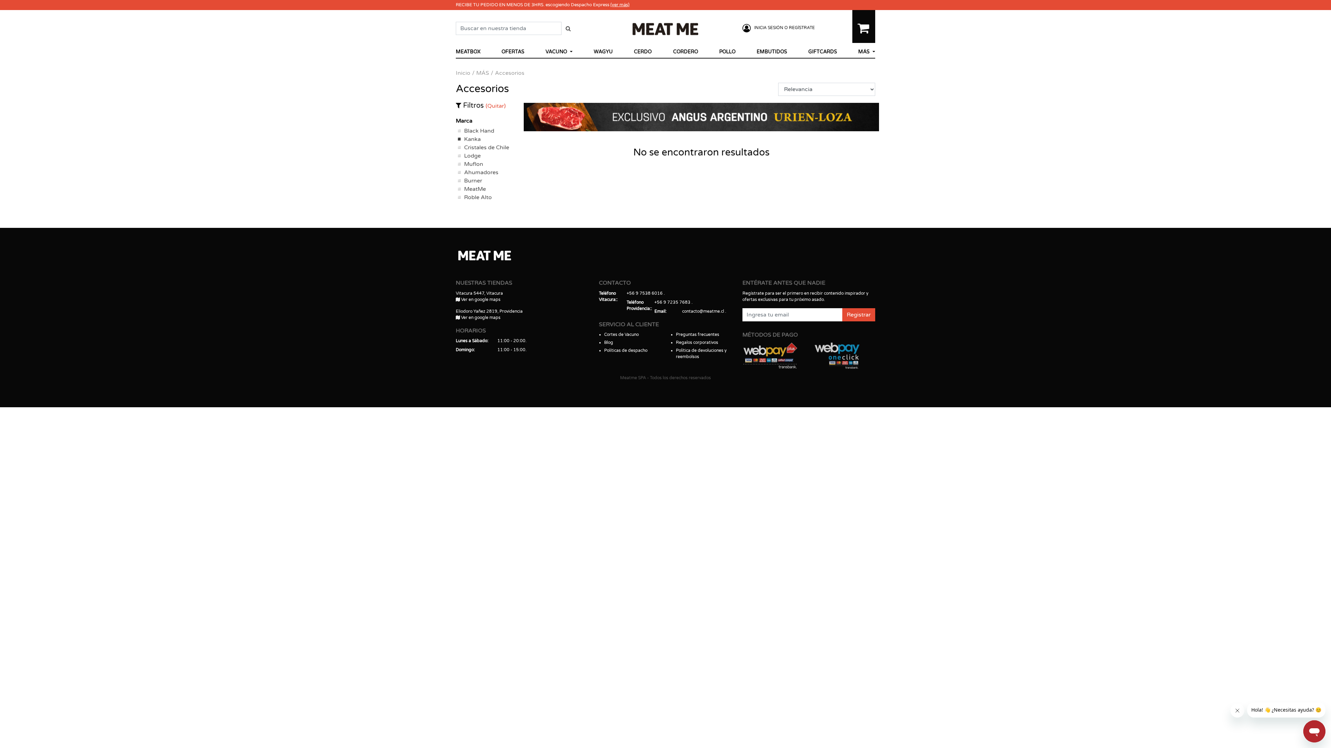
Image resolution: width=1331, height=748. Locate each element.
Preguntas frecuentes (697, 334)
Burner (473, 180)
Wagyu (603, 52)
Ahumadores (481, 172)
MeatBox (468, 52)
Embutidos (772, 52)
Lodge (472, 155)
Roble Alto (478, 197)
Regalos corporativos (697, 342)
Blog (608, 342)
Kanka (472, 139)
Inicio (463, 73)
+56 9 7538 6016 (645, 293)
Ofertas (513, 52)
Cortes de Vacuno (621, 334)
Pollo (727, 52)
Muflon (473, 164)
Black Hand (479, 130)
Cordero (685, 52)
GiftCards (822, 52)
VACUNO (557, 52)
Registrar (859, 314)
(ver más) (619, 5)
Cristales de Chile (486, 147)
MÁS (864, 52)
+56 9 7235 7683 (672, 302)
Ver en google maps (480, 299)
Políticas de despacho (625, 350)
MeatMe (475, 189)
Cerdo (643, 52)
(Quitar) (496, 106)
